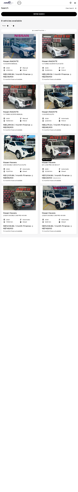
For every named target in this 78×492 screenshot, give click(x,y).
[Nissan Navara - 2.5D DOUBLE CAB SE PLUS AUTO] (19, 147)
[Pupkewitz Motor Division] (8, 2)
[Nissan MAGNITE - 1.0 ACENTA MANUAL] (19, 46)
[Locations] (70, 3)
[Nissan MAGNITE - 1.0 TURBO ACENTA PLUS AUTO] (58, 46)
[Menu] (75, 3)
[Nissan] (19, 3)
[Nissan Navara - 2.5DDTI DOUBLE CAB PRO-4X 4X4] (19, 198)
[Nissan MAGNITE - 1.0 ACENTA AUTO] (58, 97)
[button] (8, 26)
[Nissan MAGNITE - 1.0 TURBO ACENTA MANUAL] (19, 97)
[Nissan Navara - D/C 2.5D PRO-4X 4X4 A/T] (58, 147)
